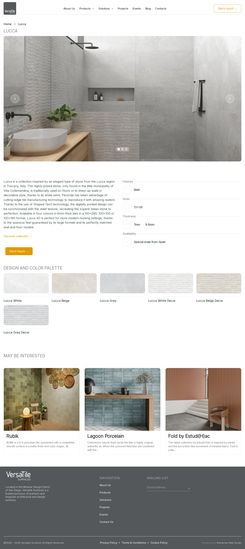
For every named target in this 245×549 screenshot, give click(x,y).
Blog (148, 8)
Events (137, 8)
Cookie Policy (159, 542)
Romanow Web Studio (229, 542)
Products (85, 8)
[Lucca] (122, 98)
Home (7, 24)
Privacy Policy (108, 542)
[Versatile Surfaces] (10, 8)
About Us (69, 8)
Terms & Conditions (134, 542)
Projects (123, 8)
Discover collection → (18, 236)
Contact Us (106, 521)
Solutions (104, 8)
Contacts (160, 8)
